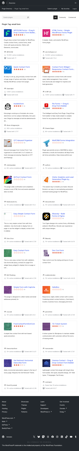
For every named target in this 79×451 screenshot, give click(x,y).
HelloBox (55, 287)
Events (62, 405)
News (4, 405)
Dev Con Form (58, 250)
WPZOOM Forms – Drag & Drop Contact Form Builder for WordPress (24, 31)
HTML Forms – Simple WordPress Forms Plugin (62, 31)
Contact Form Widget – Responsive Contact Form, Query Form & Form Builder (63, 68)
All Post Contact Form (23, 177)
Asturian (9, 437)
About (4, 402)
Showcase (25, 402)
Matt (4, 421)
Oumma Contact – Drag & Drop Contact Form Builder (63, 361)
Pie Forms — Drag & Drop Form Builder (60, 105)
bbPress (6, 425)
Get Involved (64, 402)
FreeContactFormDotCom (24, 324)
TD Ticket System (59, 324)
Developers (44, 408)
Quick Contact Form (22, 67)
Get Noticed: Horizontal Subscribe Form (23, 361)
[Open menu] (76, 3)
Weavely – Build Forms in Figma (58, 215)
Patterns (24, 412)
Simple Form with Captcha (24, 287)
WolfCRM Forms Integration (63, 140)
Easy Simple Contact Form (24, 214)
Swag (63, 412)
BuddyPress (7, 428)
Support (43, 405)
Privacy (4, 412)
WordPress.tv (46, 412)
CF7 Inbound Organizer (23, 140)
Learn (42, 402)
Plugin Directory (7, 8)
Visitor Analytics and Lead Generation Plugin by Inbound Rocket (63, 178)
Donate (63, 408)
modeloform (19, 104)
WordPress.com (8, 418)
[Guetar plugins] (28, 17)
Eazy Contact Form (21, 250)
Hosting (4, 408)
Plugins (23, 408)
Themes (24, 405)
